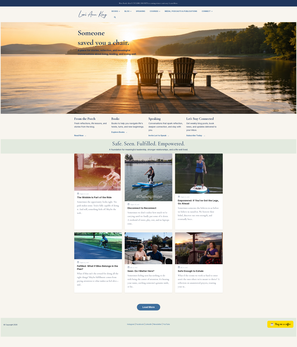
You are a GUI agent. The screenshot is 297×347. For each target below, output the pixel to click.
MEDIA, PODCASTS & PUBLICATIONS (181, 11)
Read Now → (80, 135)
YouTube (166, 324)
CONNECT (206, 11)
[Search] (113, 17)
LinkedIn (148, 324)
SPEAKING (140, 11)
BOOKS (115, 11)
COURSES (154, 11)
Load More (148, 307)
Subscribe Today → (195, 135)
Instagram (130, 324)
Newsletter (157, 324)
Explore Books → (119, 132)
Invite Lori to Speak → (158, 135)
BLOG (126, 11)
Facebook (140, 324)
